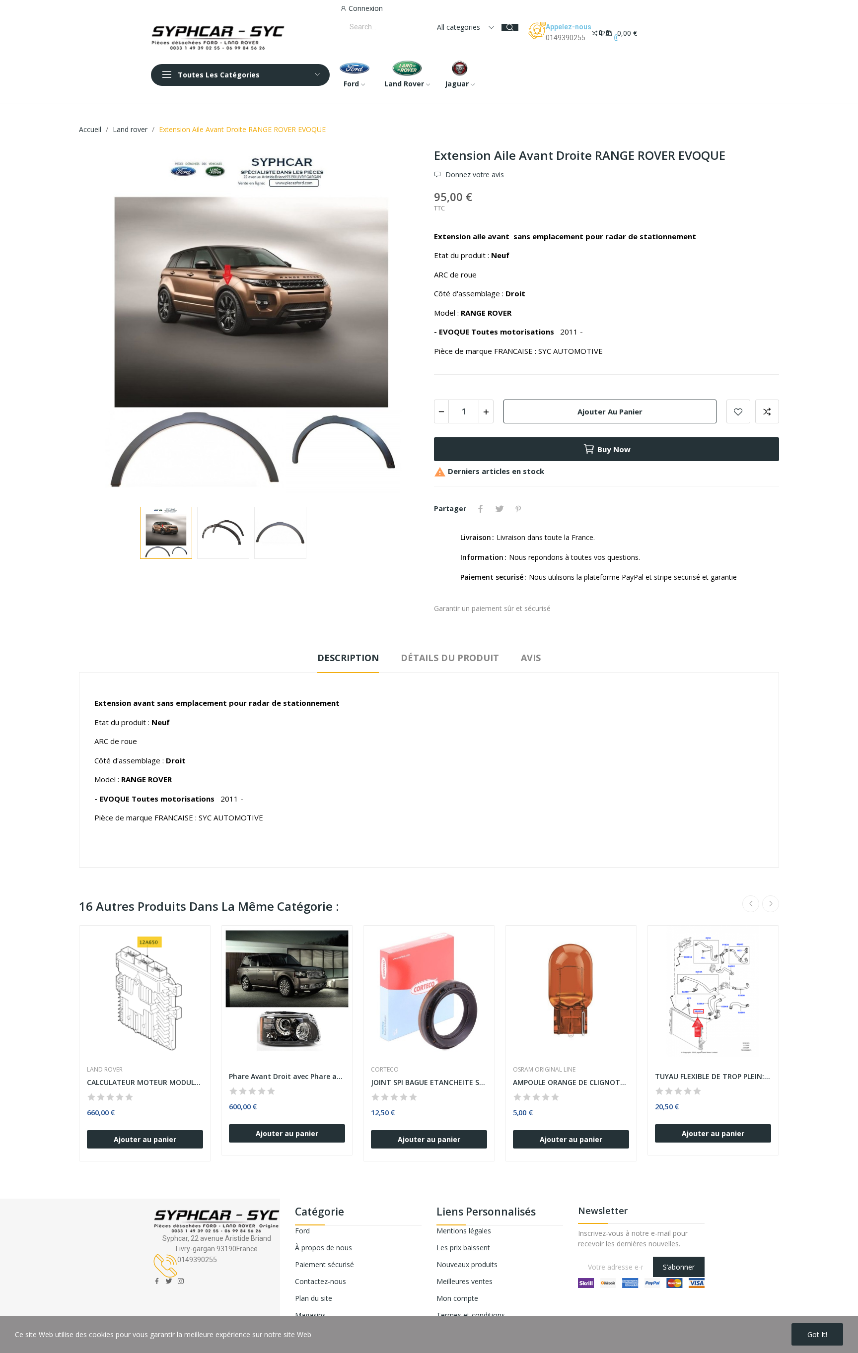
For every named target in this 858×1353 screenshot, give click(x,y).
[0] (594, 32)
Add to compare (767, 411)
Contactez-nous (320, 1281)
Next (400, 323)
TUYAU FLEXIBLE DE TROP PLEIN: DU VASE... (713, 1076)
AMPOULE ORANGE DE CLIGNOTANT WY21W (571, 1082)
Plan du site (313, 1298)
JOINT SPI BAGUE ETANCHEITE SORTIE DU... (429, 1082)
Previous (102, 323)
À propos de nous (323, 1247)
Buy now (614, 449)
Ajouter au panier (610, 411)
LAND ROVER (105, 1070)
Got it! (817, 1334)
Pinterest (518, 508)
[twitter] (168, 1281)
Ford (302, 1230)
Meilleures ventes (464, 1281)
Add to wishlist (738, 411)
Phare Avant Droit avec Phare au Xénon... (287, 1076)
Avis (531, 658)
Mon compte (457, 1298)
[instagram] (180, 1281)
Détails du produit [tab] (450, 658)
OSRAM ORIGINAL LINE (544, 1070)
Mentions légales (463, 1230)
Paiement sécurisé (324, 1264)
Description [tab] (348, 658)
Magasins (310, 1315)
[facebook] (156, 1281)
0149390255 (565, 38)
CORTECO (385, 1070)
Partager (480, 508)
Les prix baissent (463, 1247)
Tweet (499, 508)
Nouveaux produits (467, 1264)
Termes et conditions (470, 1315)
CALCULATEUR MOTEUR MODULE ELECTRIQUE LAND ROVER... (145, 1082)
